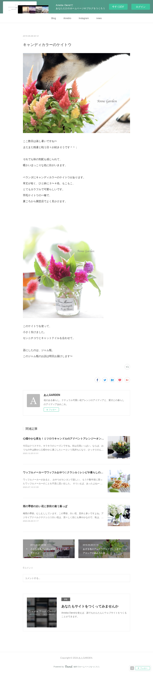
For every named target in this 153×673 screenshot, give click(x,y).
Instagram (84, 18)
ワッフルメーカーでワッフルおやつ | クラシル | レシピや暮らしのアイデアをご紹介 (72, 472)
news (99, 18)
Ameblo (67, 18)
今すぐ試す (118, 6)
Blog (53, 18)
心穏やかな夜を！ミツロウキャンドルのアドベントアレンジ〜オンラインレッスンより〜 (75, 438)
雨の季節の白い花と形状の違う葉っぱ (45, 506)
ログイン (141, 6)
